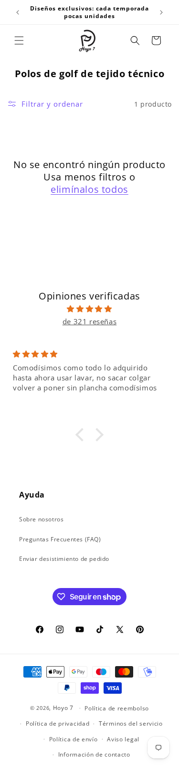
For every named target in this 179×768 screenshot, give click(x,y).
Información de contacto (94, 754)
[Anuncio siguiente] (161, 12)
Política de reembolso (116, 708)
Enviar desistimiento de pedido (64, 559)
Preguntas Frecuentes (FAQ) (60, 539)
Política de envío (73, 739)
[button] (19, 40)
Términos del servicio (131, 723)
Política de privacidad (57, 723)
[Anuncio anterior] (17, 12)
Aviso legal (123, 739)
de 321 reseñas (89, 321)
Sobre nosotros (41, 519)
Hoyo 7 (63, 708)
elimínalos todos (89, 189)
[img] (89, 308)
